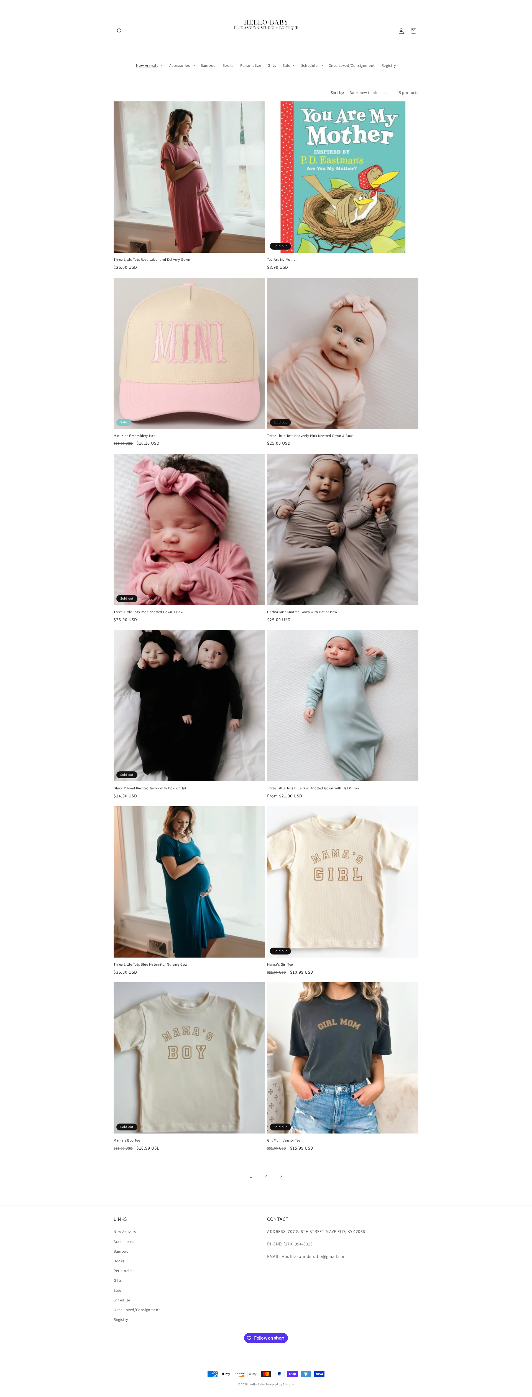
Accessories (124, 1241)
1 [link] (251, 1176)
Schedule (122, 1300)
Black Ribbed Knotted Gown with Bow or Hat (150, 788)
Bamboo (121, 1251)
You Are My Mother (282, 259)
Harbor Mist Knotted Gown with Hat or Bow (302, 612)
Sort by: (337, 92)
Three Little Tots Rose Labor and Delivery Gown (152, 259)
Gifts (118, 1280)
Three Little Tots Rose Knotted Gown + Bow (148, 612)
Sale (117, 1290)
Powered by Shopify (279, 1384)
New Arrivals (125, 1231)
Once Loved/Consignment (137, 1309)
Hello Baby (257, 1384)
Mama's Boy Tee (127, 1140)
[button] (120, 31)
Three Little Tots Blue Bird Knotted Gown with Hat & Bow (313, 788)
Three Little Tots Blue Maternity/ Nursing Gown (152, 964)
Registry (121, 1319)
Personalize (124, 1270)
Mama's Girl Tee (280, 964)
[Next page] (281, 1176)
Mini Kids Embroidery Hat (134, 436)
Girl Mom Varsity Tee (283, 1140)
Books (119, 1260)
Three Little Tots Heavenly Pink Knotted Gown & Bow (310, 436)
